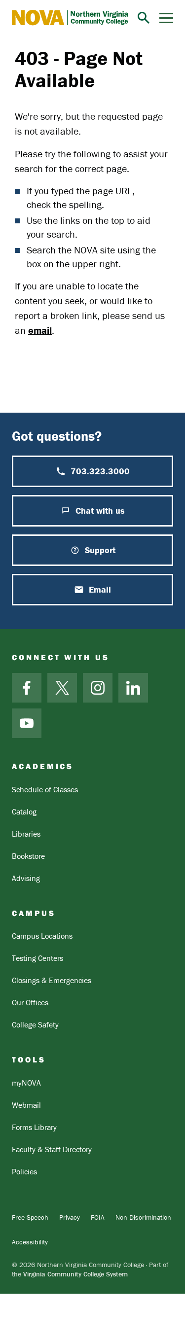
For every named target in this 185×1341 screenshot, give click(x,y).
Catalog (24, 811)
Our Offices (30, 1002)
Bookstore (28, 856)
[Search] (143, 18)
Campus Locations (42, 936)
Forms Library (34, 1127)
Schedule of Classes (45, 789)
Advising (26, 878)
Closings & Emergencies (51, 980)
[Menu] (166, 18)
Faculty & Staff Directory (52, 1149)
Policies (24, 1171)
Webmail (26, 1105)
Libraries (26, 834)
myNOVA (26, 1083)
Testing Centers (37, 958)
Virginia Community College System (75, 1274)
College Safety (35, 1024)
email (40, 330)
